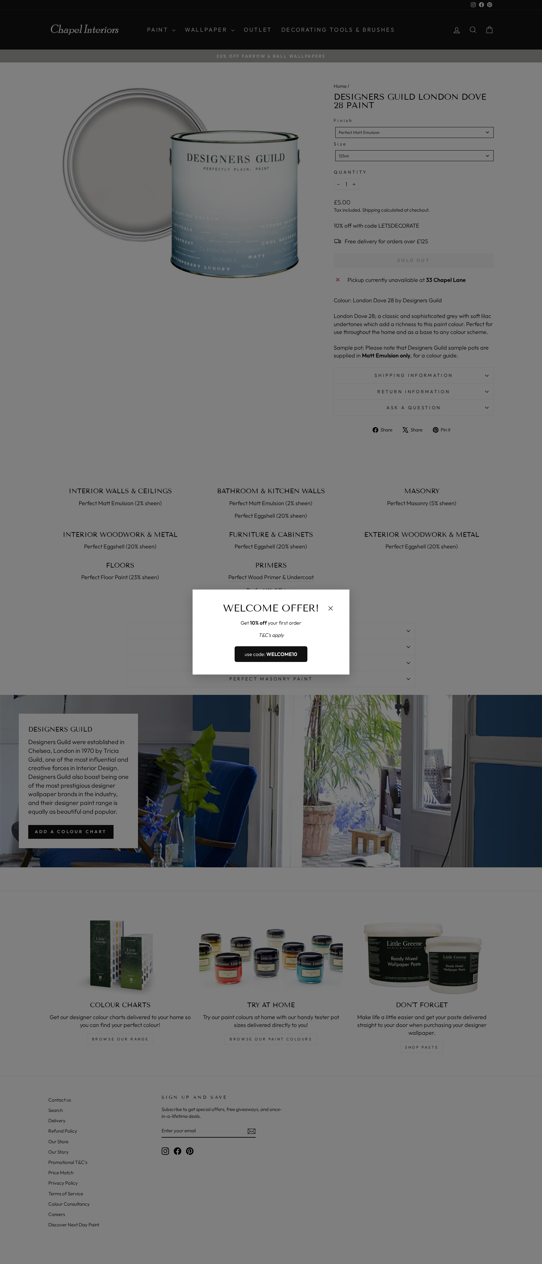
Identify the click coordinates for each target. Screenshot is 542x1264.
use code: (271, 654)
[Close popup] (330, 609)
